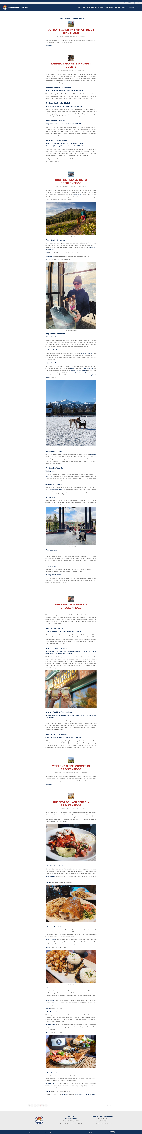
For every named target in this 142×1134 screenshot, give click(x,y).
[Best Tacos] (71, 599)
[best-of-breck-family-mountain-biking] (71, 24)
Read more (48, 45)
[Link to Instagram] (134, 3)
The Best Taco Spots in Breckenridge (71, 606)
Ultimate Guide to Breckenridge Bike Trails (71, 31)
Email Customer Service (71, 1122)
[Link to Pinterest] (138, 3)
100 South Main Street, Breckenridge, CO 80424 (71, 1123)
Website (78, 631)
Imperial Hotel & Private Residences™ (103, 1123)
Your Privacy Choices (75, 1132)
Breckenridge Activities (70, 70)
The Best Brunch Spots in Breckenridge (71, 803)
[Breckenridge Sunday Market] (71, 58)
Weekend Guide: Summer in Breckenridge (71, 767)
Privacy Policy (82, 1132)
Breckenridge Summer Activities (70, 772)
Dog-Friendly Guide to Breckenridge (71, 181)
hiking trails (77, 195)
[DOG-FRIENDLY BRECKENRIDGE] (71, 174)
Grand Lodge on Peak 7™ (102, 1120)
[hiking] (71, 760)
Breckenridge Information (70, 186)
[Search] (137, 7)
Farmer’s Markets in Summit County (71, 65)
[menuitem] (79, 7)
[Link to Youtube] (136, 3)
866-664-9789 (127, 3)
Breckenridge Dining (70, 611)
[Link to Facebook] (133, 3)
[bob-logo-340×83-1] (15, 7)
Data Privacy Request (89, 1132)
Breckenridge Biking (70, 36)
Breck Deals (65, 1094)
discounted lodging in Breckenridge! (84, 1094)
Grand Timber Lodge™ (102, 1118)
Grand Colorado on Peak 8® (102, 1122)
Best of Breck (33, 1132)
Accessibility (67, 1132)
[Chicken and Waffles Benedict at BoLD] (71, 796)
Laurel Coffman (81, 36)
